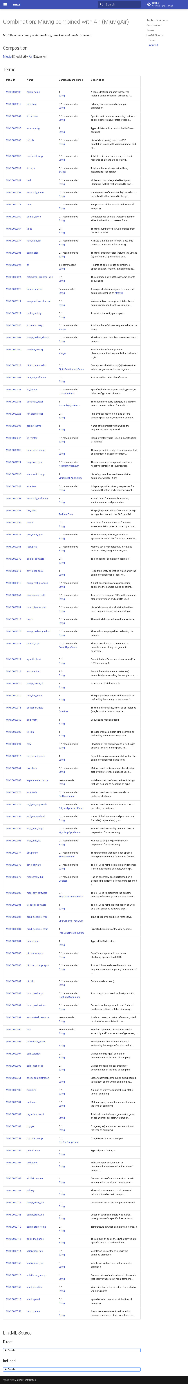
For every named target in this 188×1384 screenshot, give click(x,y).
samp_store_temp (36, 1226)
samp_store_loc (35, 1214)
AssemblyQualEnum (69, 405)
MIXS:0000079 (13, 877)
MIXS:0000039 (13, 168)
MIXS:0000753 (13, 1138)
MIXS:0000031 (13, 607)
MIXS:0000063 (13, 595)
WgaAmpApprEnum (69, 832)
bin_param (32, 852)
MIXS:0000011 (13, 707)
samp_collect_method (38, 631)
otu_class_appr (35, 953)
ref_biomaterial (35, 413)
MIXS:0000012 (13, 756)
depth (30, 619)
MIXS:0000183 (13, 1190)
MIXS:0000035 (13, 128)
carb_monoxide (35, 1065)
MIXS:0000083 (13, 929)
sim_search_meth (36, 595)
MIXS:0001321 (13, 462)
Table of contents (157, 20)
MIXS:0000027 (13, 313)
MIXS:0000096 (13, 1041)
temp (29, 204)
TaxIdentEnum (66, 514)
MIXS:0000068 (13, 377)
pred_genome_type (37, 917)
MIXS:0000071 (13, 643)
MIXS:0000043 (13, 116)
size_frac (32, 104)
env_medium (33, 671)
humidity (31, 1090)
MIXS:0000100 (13, 1090)
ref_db (30, 140)
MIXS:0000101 (13, 1102)
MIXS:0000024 (13, 277)
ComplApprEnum (68, 647)
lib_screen (32, 116)
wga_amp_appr (35, 828)
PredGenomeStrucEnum (71, 932)
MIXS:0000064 (13, 768)
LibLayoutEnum (67, 393)
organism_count (35, 1114)
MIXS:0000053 (13, 510)
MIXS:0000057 (13, 192)
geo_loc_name (34, 695)
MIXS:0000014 (13, 671)
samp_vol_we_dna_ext (39, 301)
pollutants (32, 1162)
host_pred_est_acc (37, 1005)
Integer (62, 172)
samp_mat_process (37, 583)
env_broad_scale (36, 756)
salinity (30, 1190)
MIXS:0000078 (13, 864)
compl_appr (33, 643)
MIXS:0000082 (13, 917)
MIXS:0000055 (13, 828)
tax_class (32, 768)
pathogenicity (34, 313)
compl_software (35, 558)
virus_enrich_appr (36, 474)
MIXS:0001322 (13, 534)
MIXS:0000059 (13, 522)
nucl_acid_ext (34, 240)
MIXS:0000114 (13, 1251)
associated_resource (38, 1017)
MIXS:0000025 (13, 413)
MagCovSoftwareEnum (71, 896)
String (62, 95)
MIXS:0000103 (13, 1114)
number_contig (35, 349)
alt (28, 264)
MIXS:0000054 (13, 816)
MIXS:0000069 (13, 216)
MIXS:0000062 (13, 140)
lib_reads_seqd (35, 325)
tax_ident (31, 510)
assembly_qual (35, 401)
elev (29, 744)
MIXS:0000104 (13, 1126)
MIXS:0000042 (13, 438)
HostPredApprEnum (69, 997)
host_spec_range (36, 450)
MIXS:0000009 (13, 732)
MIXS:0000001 (13, 252)
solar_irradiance (35, 1238)
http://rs (119, 293)
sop (29, 1029)
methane (31, 1102)
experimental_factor (37, 780)
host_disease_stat (36, 607)
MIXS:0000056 (13, 401)
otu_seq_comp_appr (38, 965)
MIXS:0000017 (13, 104)
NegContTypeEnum (69, 465)
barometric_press (36, 1041)
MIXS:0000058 (13, 498)
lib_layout (32, 389)
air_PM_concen (35, 1178)
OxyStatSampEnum (69, 1142)
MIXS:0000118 (13, 1299)
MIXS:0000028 (13, 365)
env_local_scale (35, 571)
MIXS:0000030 (13, 450)
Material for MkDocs (25, 1379)
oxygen (31, 1126)
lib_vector (32, 438)
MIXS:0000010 (13, 695)
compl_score (34, 216)
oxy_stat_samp (35, 1138)
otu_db (30, 981)
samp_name (33, 92)
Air (30, 56)
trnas (29, 228)
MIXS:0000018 (13, 619)
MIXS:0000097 (13, 1053)
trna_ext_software (36, 377)
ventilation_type (35, 1263)
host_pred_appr (35, 993)
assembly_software (37, 498)
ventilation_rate (35, 1251)
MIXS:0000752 (13, 1311)
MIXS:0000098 (13, 1065)
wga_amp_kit (34, 840)
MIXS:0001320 (13, 683)
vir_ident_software (36, 904)
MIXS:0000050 (13, 719)
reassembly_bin (35, 877)
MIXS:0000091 (13, 1017)
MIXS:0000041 (13, 389)
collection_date (35, 707)
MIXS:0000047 (13, 180)
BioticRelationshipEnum (71, 369)
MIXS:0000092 (13, 425)
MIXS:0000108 (13, 1178)
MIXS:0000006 (13, 840)
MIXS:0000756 (13, 1263)
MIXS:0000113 (13, 204)
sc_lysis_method (36, 816)
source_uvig (33, 128)
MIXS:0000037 (13, 240)
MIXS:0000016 (13, 583)
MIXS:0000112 (13, 1238)
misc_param (33, 1311)
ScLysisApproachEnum (71, 808)
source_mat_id (34, 289)
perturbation (33, 1150)
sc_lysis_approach (37, 804)
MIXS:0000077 (13, 852)
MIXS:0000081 (13, 904)
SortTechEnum (66, 796)
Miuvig (7, 56)
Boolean (63, 880)
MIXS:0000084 (13, 941)
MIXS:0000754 (13, 1150)
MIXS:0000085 (13, 953)
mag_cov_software (37, 892)
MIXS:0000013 (13, 571)
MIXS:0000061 (13, 546)
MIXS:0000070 (13, 558)
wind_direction (34, 1287)
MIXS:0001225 (13, 631)
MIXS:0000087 (13, 981)
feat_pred (32, 546)
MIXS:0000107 (13, 1162)
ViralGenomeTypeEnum (71, 920)
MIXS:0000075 (13, 792)
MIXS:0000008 (13, 780)
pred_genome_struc (37, 929)
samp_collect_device (38, 337)
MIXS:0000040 (13, 325)
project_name (34, 425)
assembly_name (35, 192)
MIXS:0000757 (13, 1287)
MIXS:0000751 (13, 1078)
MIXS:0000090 (13, 1029)
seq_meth (32, 719)
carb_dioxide (34, 1053)
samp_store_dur (35, 1202)
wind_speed (33, 1299)
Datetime (63, 711)
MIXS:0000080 (13, 892)
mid (29, 180)
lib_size (31, 168)
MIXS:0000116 (13, 1202)
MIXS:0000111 (13, 301)
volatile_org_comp (36, 1275)
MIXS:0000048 (13, 486)
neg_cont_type (34, 462)
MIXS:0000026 (13, 289)
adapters (31, 486)
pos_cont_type (35, 534)
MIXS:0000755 (13, 1214)
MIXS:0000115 (13, 1275)
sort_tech (32, 792)
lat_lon (30, 732)
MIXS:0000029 (13, 659)
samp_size (32, 252)
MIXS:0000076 (13, 804)
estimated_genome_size (40, 277)
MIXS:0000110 (13, 1226)
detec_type (33, 941)
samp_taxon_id (35, 683)
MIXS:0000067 (13, 228)
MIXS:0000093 (13, 744)
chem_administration (38, 1078)
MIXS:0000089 (13, 1005)
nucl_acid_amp (35, 156)
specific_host (34, 659)
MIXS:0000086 (13, 965)
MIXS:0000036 (13, 474)
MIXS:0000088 (13, 993)
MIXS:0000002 (13, 337)
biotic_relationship (36, 365)
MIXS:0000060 (13, 349)
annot (30, 522)
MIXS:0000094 (13, 264)
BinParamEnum (67, 856)
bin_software (34, 864)
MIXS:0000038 (13, 156)
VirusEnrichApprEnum (70, 478)
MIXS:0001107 (13, 92)
